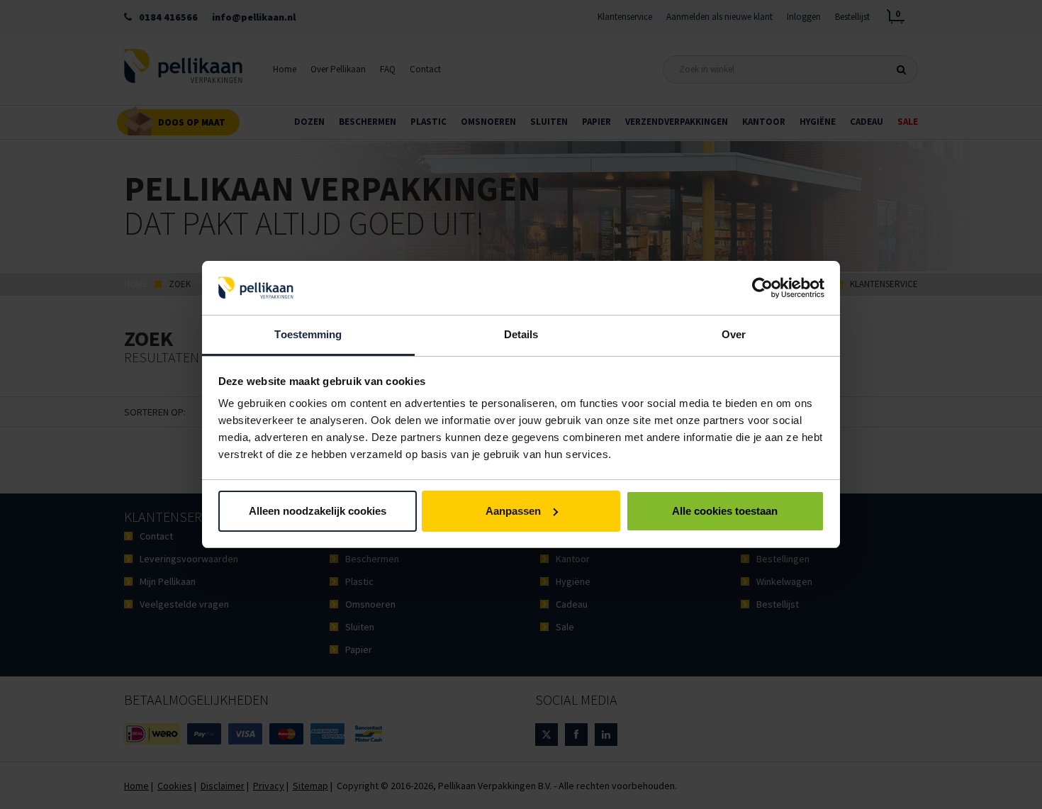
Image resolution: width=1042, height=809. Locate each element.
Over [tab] (734, 334)
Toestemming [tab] (308, 334)
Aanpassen (513, 511)
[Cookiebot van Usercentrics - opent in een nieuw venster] (762, 288)
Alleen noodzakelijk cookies (317, 511)
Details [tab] (521, 334)
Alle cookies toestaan (725, 511)
